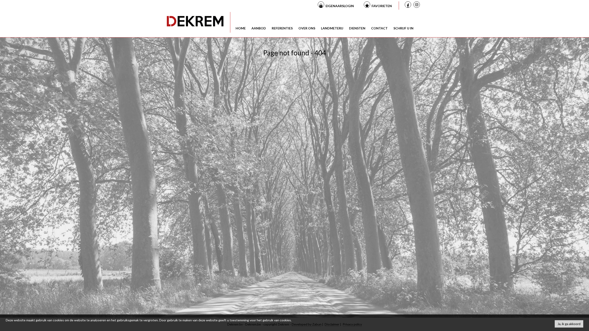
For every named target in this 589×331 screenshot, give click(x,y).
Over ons (306, 28)
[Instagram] (417, 5)
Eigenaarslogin (340, 6)
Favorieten (382, 6)
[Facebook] (409, 5)
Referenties (282, 28)
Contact (379, 28)
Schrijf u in (403, 28)
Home (241, 28)
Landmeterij (332, 28)
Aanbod (258, 28)
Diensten (357, 28)
